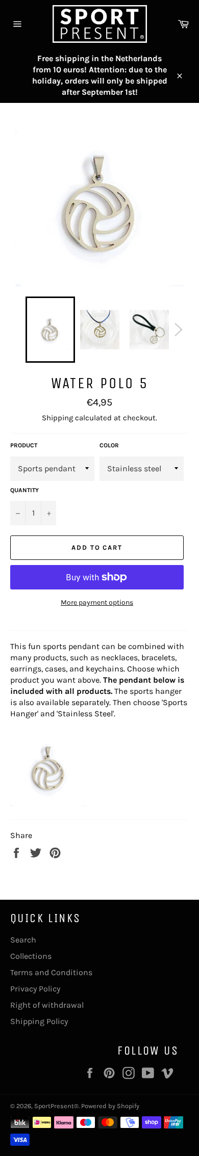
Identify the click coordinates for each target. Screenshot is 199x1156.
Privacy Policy (35, 988)
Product (23, 445)
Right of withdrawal (47, 1005)
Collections (31, 956)
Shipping (57, 417)
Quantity (24, 490)
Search (23, 940)
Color (109, 445)
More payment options (97, 602)
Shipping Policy (39, 1021)
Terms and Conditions (51, 972)
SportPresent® (56, 1106)
